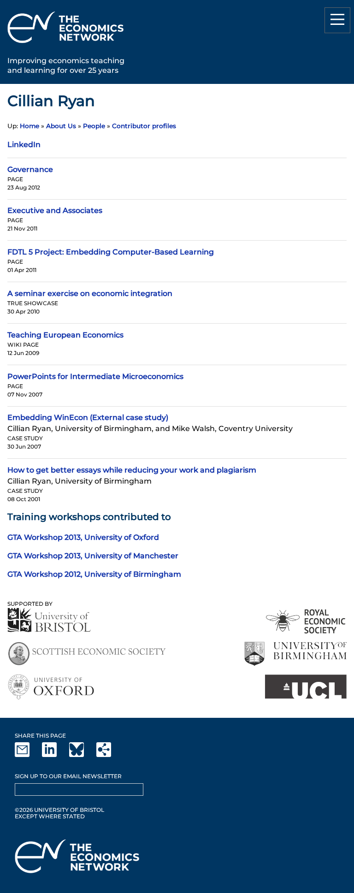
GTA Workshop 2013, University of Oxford (83, 537)
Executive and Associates (54, 210)
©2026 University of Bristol (59, 809)
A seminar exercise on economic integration (89, 293)
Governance (30, 169)
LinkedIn (24, 144)
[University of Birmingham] (295, 654)
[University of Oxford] (51, 686)
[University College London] (306, 686)
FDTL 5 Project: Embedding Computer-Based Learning (110, 252)
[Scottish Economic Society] (86, 654)
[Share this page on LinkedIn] (55, 754)
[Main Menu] (337, 20)
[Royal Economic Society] (306, 621)
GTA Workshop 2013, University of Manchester (92, 555)
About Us (61, 126)
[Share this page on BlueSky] (82, 754)
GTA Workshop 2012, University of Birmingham (94, 574)
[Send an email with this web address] (28, 754)
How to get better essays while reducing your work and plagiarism (131, 470)
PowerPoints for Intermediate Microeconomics (95, 376)
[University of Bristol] (49, 620)
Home (29, 126)
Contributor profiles (144, 126)
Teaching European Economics (65, 335)
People (94, 126)
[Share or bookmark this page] (109, 754)
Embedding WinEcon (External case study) (87, 417)
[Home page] (65, 44)
